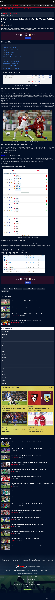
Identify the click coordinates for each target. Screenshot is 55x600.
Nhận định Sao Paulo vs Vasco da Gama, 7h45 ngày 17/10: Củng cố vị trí (28, 531)
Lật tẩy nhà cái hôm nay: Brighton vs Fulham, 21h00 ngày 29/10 (14, 409)
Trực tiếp (39, 5)
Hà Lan (3, 374)
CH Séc (5, 288)
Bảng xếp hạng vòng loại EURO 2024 (11, 68)
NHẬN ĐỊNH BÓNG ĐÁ (14, 13)
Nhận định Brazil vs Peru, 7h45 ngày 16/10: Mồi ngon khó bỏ (25, 538)
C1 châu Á (4, 357)
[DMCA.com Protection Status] (27, 589)
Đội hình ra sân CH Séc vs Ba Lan (10, 63)
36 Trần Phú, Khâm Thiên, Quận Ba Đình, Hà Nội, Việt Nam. (29, 584)
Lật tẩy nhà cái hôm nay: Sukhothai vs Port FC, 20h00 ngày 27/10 (14, 430)
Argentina (4, 363)
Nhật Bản (4, 380)
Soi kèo (9, 5)
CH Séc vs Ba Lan (17, 288)
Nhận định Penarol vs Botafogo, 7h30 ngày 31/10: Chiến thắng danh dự (27, 300)
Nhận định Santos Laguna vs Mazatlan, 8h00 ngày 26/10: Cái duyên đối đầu (28, 469)
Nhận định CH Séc (10, 52)
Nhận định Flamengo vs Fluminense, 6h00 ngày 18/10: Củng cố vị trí (27, 524)
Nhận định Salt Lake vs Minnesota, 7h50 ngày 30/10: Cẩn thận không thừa (28, 442)
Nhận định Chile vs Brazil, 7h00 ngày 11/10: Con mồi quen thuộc (26, 320)
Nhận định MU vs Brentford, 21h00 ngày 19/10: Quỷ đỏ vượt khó (26, 510)
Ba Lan (10, 288)
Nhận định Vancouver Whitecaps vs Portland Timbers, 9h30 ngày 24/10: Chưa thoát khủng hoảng (32, 484)
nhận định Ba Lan (5, 291)
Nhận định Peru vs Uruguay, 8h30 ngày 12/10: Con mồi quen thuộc (26, 313)
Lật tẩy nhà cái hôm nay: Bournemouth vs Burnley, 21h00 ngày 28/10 (39, 409)
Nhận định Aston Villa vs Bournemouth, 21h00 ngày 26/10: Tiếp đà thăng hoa (29, 462)
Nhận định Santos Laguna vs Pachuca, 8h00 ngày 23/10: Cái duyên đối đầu (28, 490)
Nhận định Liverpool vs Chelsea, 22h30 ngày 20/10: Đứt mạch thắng (27, 503)
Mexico (3, 368)
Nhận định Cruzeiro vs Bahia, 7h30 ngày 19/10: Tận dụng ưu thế (26, 517)
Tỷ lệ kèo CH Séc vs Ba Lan (9, 47)
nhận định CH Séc (40, 288)
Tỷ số (44, 5)
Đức (2, 337)
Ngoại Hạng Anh (5, 331)
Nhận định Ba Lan (10, 54)
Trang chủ (3, 5)
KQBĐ (34, 5)
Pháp (3, 342)
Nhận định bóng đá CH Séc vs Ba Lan (11, 50)
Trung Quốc (4, 366)
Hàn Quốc (4, 377)
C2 (2, 348)
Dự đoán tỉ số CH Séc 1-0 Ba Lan (10, 66)
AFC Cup (3, 354)
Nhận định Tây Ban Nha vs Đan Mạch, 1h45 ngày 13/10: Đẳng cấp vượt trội (28, 307)
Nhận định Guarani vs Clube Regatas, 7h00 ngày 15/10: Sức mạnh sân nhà (28, 545)
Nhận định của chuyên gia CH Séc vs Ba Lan (13, 56)
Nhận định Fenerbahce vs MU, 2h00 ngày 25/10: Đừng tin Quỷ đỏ (26, 476)
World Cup (4, 383)
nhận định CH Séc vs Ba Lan (29, 288)
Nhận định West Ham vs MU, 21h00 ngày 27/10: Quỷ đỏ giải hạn (26, 455)
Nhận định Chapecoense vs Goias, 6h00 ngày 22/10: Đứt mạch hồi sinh (27, 497)
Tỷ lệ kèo (29, 5)
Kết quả (27, 38)
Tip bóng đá (22, 5)
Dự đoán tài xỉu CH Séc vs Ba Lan (13, 59)
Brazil (3, 351)
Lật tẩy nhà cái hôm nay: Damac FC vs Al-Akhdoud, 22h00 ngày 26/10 (39, 430)
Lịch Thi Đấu (50, 5)
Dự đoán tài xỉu (5, 155)
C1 (2, 345)
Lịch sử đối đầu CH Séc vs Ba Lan (11, 61)
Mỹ (2, 371)
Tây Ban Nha (4, 334)
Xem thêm (51, 387)
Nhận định (15, 5)
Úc (2, 360)
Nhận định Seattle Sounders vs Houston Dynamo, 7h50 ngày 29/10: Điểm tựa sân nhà (31, 448)
